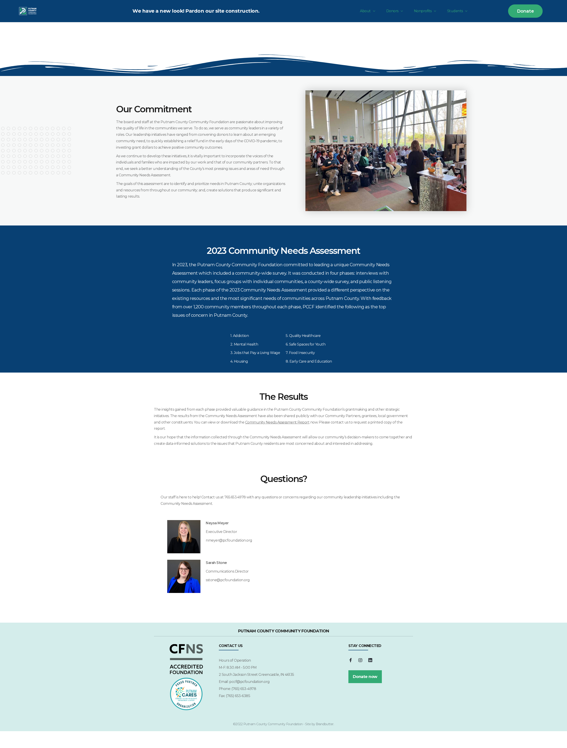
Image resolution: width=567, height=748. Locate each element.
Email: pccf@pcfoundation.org (244, 682)
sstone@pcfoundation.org (228, 580)
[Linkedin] (370, 660)
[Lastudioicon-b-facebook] (350, 660)
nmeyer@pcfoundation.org (229, 540)
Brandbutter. (325, 724)
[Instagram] (360, 660)
